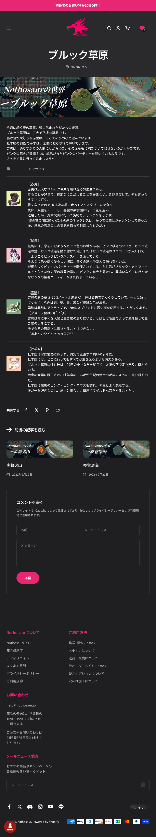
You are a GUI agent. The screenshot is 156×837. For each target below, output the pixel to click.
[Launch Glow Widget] (10, 827)
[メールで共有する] (58, 410)
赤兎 (34, 183)
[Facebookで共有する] (26, 410)
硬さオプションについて (86, 673)
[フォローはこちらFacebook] (9, 806)
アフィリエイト (17, 658)
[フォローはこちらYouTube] (50, 806)
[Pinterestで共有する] (47, 410)
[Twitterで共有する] (36, 410)
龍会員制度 (14, 650)
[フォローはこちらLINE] (61, 806)
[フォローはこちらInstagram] (40, 806)
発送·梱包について (82, 642)
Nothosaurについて (21, 642)
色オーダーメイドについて (88, 665)
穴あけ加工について (83, 680)
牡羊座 (36, 348)
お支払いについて (82, 650)
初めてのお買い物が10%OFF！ (78, 5)
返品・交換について (83, 658)
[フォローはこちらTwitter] (19, 806)
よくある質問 (16, 665)
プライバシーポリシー (107, 510)
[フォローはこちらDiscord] (30, 806)
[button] (142, 27)
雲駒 (34, 292)
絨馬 (34, 240)
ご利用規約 (14, 680)
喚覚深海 (90, 465)
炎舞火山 (14, 465)
